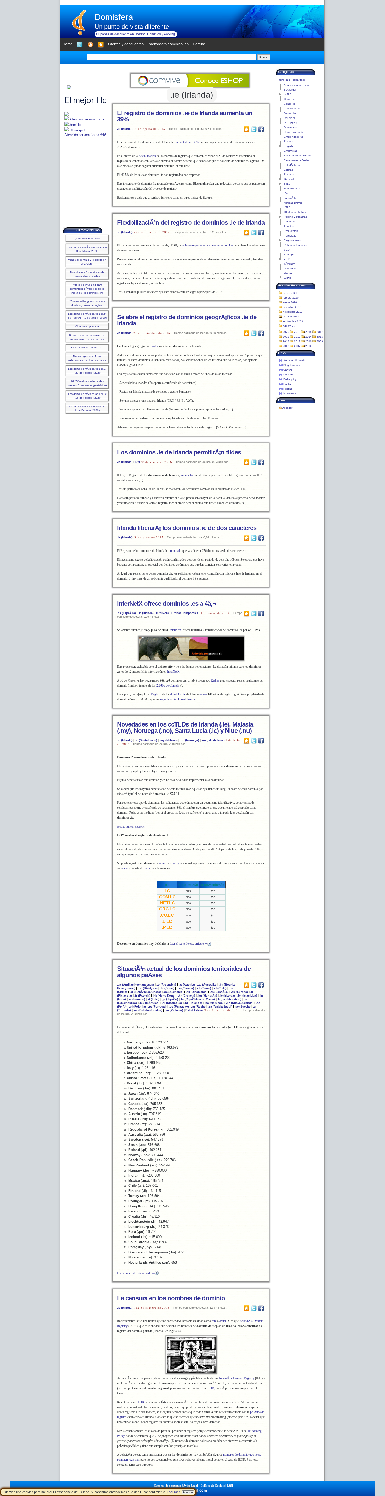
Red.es (215, 680)
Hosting (288, 388)
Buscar (264, 57)
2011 (297, 341)
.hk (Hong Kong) (164, 995)
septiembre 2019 (293, 321)
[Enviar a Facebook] (261, 129)
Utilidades (290, 268)
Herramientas (292, 188)
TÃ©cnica (289, 263)
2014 (308, 336)
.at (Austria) (187, 984)
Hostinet (288, 384)
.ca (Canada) (185, 988)
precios (148, 868)
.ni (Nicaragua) (172, 1002)
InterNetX (162, 613)
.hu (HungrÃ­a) (207, 995)
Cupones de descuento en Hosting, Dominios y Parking (135, 34)
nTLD (287, 207)
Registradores (292, 240)
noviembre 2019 (292, 311)
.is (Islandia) (136, 999)
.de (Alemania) (173, 991)
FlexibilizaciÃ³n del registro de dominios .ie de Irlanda (191, 222)
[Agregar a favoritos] (101, 44)
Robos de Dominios (295, 245)
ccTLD (288, 94)
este (214, 1321)
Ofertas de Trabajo (295, 212)
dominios (177, 694)
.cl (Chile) (220, 988)
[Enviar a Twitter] (253, 129)
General (289, 179)
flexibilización (147, 156)
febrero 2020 (291, 297)
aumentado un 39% (187, 142)
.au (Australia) (207, 984)
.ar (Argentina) (166, 984)
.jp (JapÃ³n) (170, 999)
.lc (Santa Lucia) (146, 740)
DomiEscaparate (294, 132)
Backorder (290, 89)
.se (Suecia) (243, 1006)
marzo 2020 (290, 292)
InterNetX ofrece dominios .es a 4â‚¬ (166, 603)
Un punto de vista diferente (132, 26)
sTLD (287, 259)
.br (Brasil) (167, 988)
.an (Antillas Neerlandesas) (135, 984)
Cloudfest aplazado (87, 326)
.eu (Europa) (239, 991)
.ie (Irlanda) (125, 128)
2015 (297, 336)
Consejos (289, 103)
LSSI (230, 1485)
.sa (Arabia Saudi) (220, 1006)
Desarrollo (290, 113)
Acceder (287, 407)
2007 (297, 346)
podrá (154, 346)
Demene (288, 374)
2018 (308, 331)
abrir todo (284, 79)
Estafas (288, 169)
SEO (287, 249)
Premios (289, 226)
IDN (137, 461)
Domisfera (114, 17)
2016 (286, 336)
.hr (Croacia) (186, 995)
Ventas (288, 273)
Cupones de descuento (167, 1485)
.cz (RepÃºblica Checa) (145, 991)
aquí (162, 863)
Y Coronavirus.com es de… (87, 347)
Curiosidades (292, 108)
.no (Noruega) (189, 740)
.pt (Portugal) (157, 1006)
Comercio (289, 99)
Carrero (287, 369)
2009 (320, 341)
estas (125, 868)
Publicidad (290, 235)
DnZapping (290, 122)
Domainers (290, 127)
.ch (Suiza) (203, 988)
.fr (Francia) (142, 995)
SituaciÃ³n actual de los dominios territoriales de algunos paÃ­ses (184, 971)
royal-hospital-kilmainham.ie (177, 699)
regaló (203, 694)
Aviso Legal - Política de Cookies (204, 1485)
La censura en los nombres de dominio (171, 1298)
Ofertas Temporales (184, 613)
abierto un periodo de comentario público (207, 245)
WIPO (287, 278)
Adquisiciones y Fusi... (297, 84)
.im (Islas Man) (247, 995)
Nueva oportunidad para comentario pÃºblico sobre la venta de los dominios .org (87, 288)
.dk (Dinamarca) (196, 991)
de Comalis (168, 685)
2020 (286, 331)
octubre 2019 (291, 316)
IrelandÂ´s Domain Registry (236, 1378)
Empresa (289, 141)
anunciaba (187, 475)
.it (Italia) (153, 999)
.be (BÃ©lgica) (148, 988)
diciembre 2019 (292, 307)
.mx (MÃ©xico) (149, 1002)
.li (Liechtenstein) (229, 999)
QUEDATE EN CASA (87, 238)
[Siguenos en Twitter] (80, 44)
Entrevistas (290, 150)
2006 (308, 346)
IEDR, (211, 1388)
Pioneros (289, 221)
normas (176, 863)
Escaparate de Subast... (299, 155)
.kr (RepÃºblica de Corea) (197, 999)
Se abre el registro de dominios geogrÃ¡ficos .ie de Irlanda (186, 320)
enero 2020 (290, 302)
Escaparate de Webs (296, 160)
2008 (286, 346)
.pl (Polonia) (137, 1006)
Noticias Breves (293, 202)
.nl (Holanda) (193, 1002)
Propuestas (291, 230)
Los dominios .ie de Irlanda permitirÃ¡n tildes (179, 452)
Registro (156, 694)
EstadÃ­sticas (194, 1010)
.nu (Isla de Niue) (213, 740)
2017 (320, 331)
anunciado (175, 551)
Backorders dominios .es (168, 44)
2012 (286, 341)
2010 (308, 341)
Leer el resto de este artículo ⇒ (188, 944)
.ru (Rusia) (198, 1006)
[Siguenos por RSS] (90, 44)
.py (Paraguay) (179, 1006)
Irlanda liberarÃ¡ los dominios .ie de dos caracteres (186, 527)
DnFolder (289, 117)
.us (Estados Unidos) (147, 1010)
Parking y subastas (295, 216)
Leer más (173, 1492)
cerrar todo (299, 79)
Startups (289, 254)
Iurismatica (289, 393)
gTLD (287, 183)
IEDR (140, 1402)
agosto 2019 (290, 325)
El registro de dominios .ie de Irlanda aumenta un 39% (184, 116)
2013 (320, 336)
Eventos (289, 174)
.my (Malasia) (169, 740)
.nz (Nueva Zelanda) (240, 1002)
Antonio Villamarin (294, 360)
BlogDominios (291, 365)
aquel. (223, 1321)
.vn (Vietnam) (174, 1010)
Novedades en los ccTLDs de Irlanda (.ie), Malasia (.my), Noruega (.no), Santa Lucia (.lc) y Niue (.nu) (185, 727)
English (288, 146)
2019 (297, 331)
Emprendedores (293, 136)
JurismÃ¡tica (291, 197)
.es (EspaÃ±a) (126, 613)
